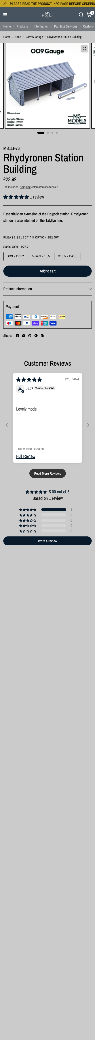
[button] (16, 197)
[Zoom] (84, 48)
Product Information (17, 289)
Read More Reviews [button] (47, 473)
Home (7, 26)
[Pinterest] (29, 335)
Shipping (25, 187)
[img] (29, 380)
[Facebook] (17, 335)
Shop (18, 37)
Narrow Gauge (34, 37)
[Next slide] (88, 425)
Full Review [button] (25, 456)
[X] (23, 335)
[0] (88, 14)
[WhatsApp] (36, 335)
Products (22, 26)
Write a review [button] (47, 540)
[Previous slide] (6, 425)
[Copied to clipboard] (42, 335)
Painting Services (65, 26)
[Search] (81, 14)
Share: (7, 335)
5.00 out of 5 (59, 492)
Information (41, 26)
